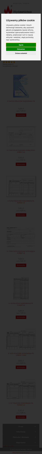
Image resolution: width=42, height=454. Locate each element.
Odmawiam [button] (21, 49)
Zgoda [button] (21, 45)
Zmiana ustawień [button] (21, 53)
